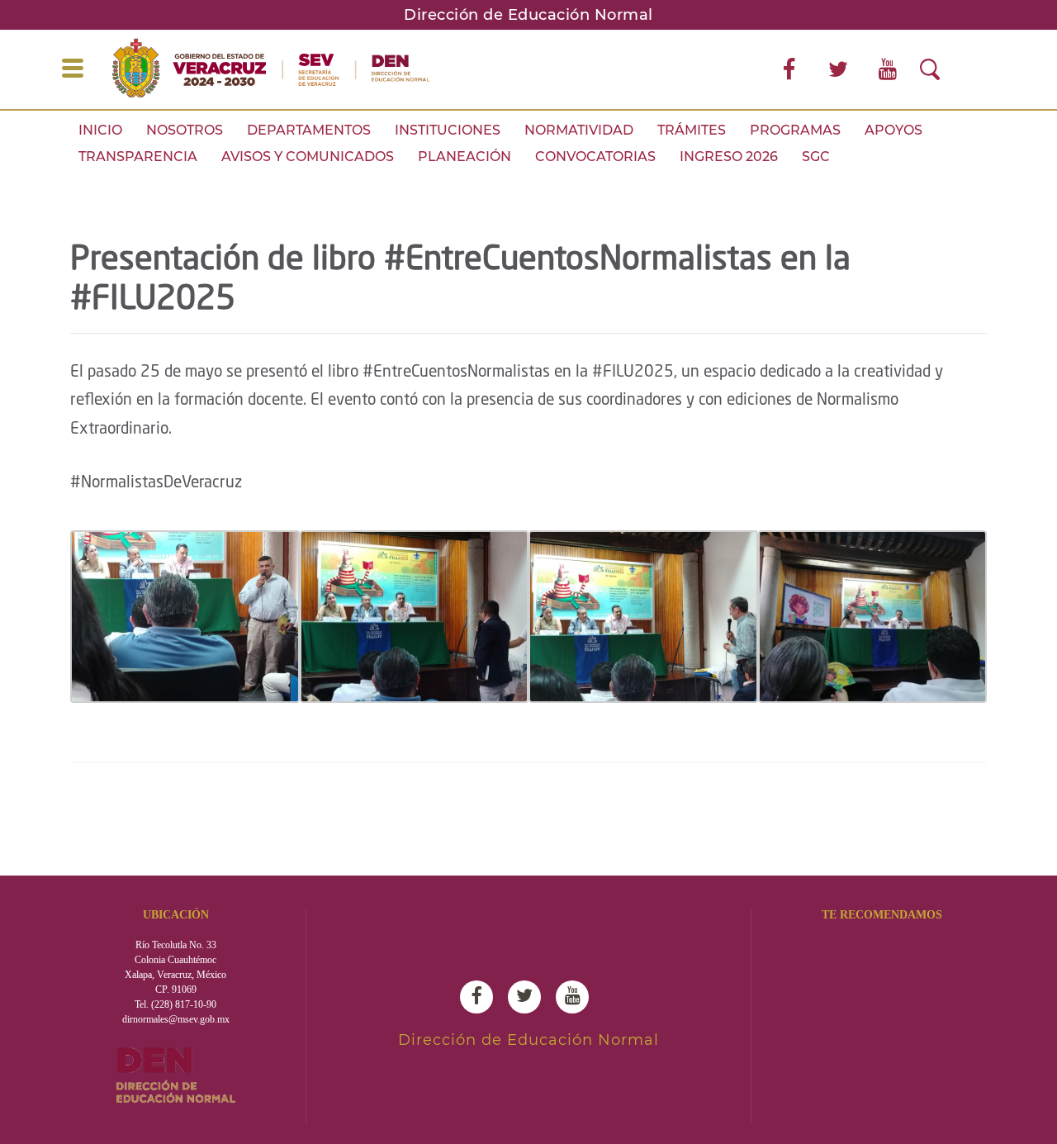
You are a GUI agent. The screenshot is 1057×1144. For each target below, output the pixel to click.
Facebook (480, 996)
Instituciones (447, 130)
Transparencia (137, 156)
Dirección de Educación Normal (528, 15)
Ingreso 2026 (729, 156)
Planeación (464, 156)
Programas (795, 130)
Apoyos (893, 130)
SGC (816, 156)
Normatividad (578, 130)
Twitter (528, 996)
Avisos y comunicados (307, 156)
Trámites (691, 130)
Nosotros (184, 130)
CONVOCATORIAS (595, 156)
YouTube (576, 996)
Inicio (100, 130)
